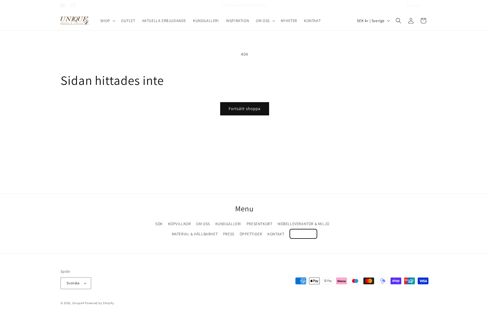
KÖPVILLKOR (179, 223)
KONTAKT (275, 234)
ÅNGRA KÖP (303, 234)
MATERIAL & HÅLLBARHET (195, 234)
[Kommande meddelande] (316, 5)
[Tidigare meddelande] (173, 5)
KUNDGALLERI (228, 223)
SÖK (159, 223)
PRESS (228, 234)
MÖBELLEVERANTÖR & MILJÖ (303, 223)
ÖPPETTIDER (251, 234)
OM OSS (203, 223)
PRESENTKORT (259, 223)
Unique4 (78, 303)
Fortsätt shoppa (245, 108)
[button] (107, 21)
